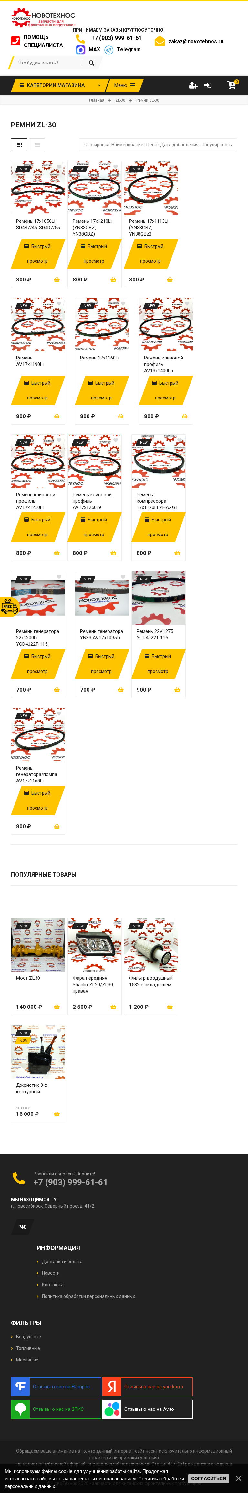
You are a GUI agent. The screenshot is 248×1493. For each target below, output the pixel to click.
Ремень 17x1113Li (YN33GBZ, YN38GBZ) (148, 227)
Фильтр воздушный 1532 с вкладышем (151, 981)
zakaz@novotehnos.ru (195, 41)
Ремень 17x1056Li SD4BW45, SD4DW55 (38, 224)
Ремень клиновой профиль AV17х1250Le (92, 501)
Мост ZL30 (28, 978)
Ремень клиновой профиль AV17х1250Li (35, 501)
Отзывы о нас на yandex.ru (153, 1387)
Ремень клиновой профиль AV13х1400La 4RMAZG (163, 364)
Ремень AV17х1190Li (30, 361)
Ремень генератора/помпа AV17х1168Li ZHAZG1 (36, 774)
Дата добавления (179, 144)
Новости (50, 1273)
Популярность (217, 144)
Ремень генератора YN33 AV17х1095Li (101, 634)
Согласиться (208, 1478)
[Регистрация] (193, 85)
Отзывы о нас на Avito (149, 1409)
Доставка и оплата (62, 1261)
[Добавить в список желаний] (59, 167)
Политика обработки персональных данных (88, 1296)
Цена (151, 144)
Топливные (27, 1348)
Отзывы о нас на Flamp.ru (61, 1387)
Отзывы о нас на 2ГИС (58, 1409)
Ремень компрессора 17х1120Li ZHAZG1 (157, 501)
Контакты (52, 1284)
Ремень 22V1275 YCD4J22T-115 (155, 634)
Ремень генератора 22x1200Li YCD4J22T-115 (37, 637)
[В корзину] (57, 279)
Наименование (127, 144)
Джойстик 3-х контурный (31, 1088)
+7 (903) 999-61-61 (115, 37)
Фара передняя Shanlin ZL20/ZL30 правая (93, 984)
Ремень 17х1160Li (99, 358)
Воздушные (28, 1336)
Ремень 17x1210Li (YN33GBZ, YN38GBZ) (92, 227)
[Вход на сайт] (207, 85)
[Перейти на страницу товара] (38, 188)
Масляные (26, 1359)
